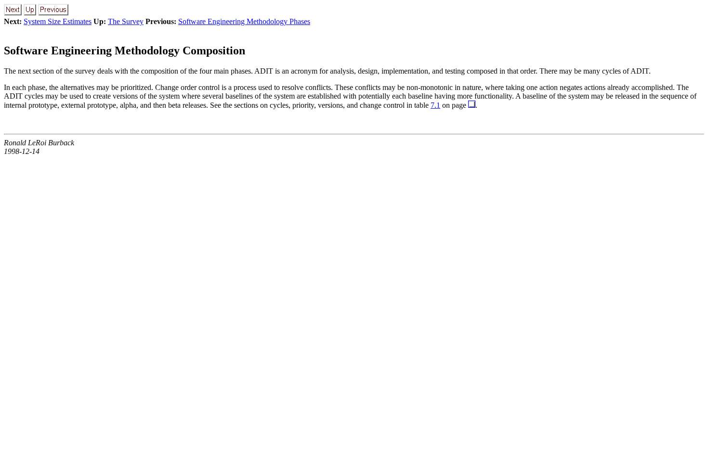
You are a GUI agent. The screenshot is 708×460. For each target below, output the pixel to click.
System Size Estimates (58, 21)
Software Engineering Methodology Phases (244, 21)
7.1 (435, 105)
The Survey (126, 21)
